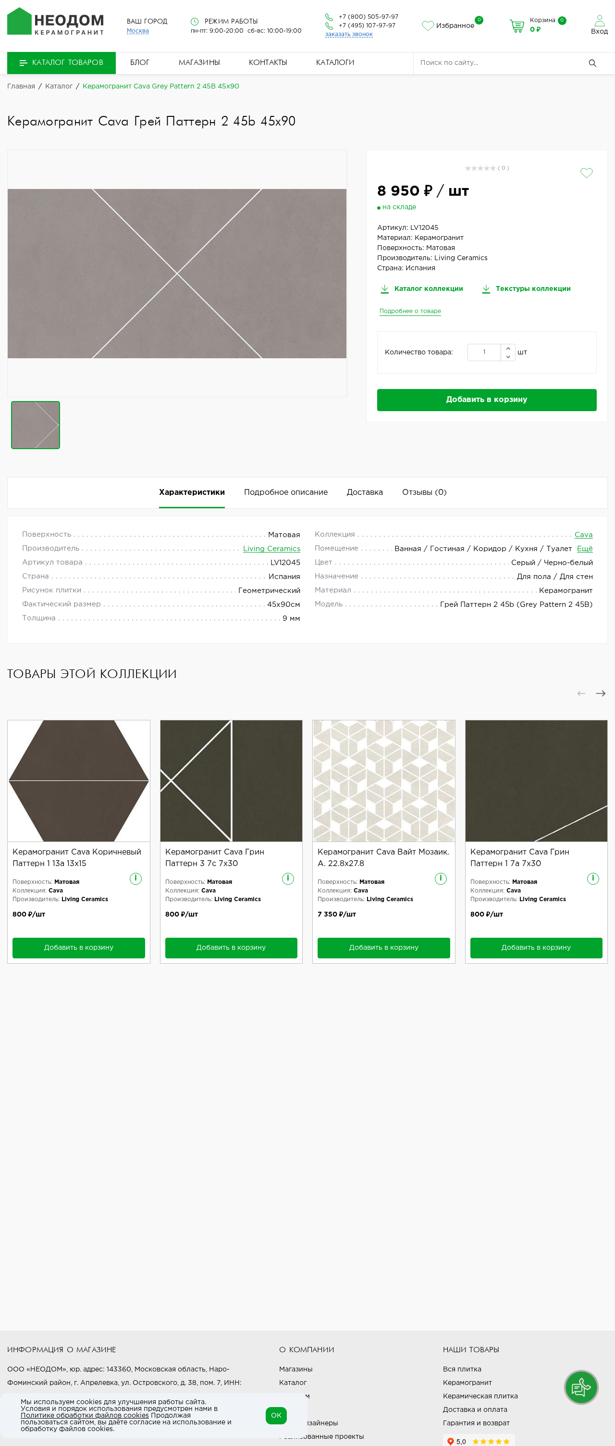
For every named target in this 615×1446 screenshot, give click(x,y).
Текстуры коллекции (532, 289)
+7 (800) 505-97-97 (368, 17)
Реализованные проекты (321, 1437)
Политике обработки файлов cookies (85, 1416)
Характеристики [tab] (192, 492)
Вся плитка (462, 1369)
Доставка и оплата (475, 1410)
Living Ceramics (271, 549)
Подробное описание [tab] (286, 492)
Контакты (268, 63)
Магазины (199, 63)
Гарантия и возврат (476, 1423)
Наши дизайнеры (308, 1423)
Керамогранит (467, 1383)
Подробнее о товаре (410, 311)
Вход (599, 32)
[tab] (424, 493)
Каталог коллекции (428, 289)
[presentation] (581, 693)
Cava (584, 535)
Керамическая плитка (480, 1396)
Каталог (293, 1383)
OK (276, 1416)
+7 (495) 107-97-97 (367, 25)
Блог (140, 63)
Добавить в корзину (487, 399)
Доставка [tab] (365, 492)
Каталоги (335, 63)
